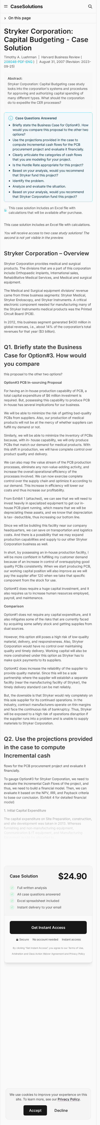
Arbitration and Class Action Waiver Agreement (38, 953)
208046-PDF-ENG (18, 62)
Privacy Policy (69, 1099)
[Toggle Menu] (6, 6)
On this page (19, 18)
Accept (35, 1110)
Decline (61, 1110)
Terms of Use (75, 948)
